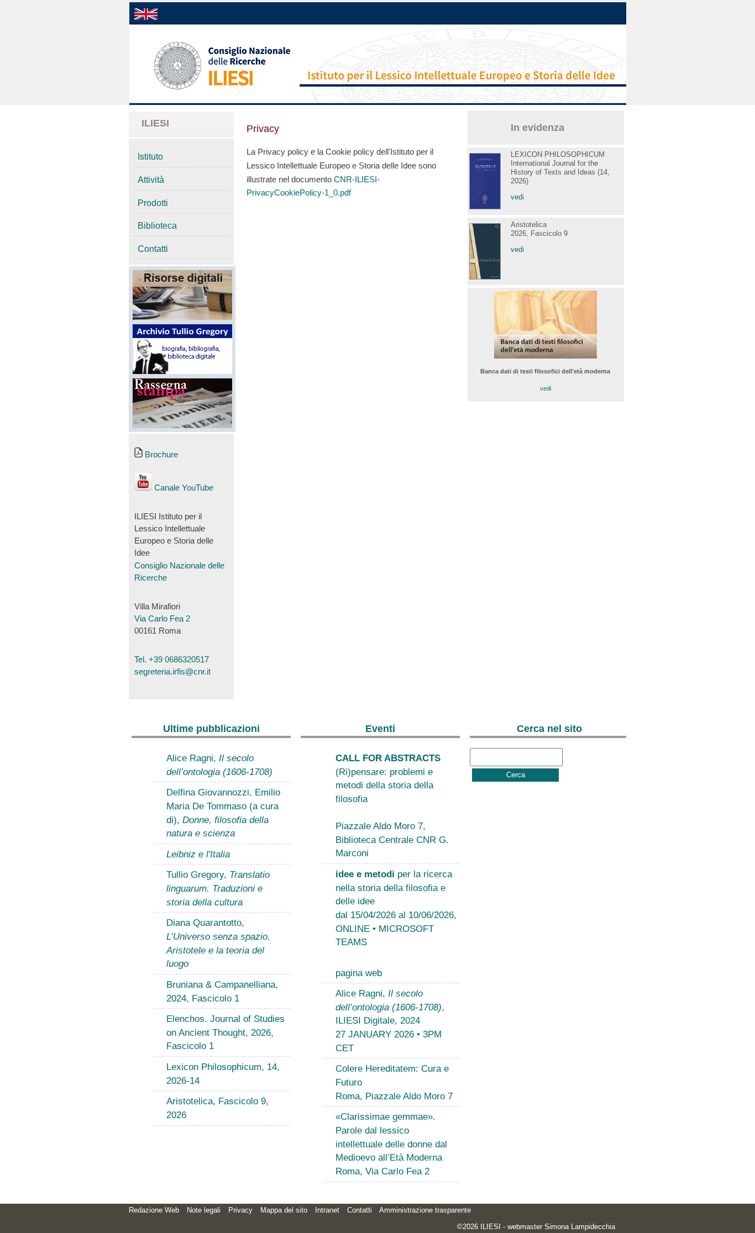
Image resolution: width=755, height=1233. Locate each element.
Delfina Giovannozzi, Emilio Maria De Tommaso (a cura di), (223, 813)
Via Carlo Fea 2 (162, 618)
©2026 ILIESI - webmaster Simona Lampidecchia (536, 1227)
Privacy (240, 1210)
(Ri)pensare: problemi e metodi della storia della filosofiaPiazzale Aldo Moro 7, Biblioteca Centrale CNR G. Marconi (392, 805)
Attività (151, 180)
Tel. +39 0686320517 (171, 659)
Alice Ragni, (219, 764)
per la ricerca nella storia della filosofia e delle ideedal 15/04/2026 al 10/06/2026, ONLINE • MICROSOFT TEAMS (396, 907)
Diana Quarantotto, (218, 943)
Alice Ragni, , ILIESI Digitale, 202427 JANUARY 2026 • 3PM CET (389, 1020)
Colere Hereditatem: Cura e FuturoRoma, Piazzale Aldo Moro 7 (394, 1082)
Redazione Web (154, 1210)
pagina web (358, 972)
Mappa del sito (283, 1210)
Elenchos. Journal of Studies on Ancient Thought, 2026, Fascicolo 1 (225, 1032)
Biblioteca (157, 225)
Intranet (327, 1210)
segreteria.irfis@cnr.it (172, 671)
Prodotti (153, 203)
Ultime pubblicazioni (211, 728)
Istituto (150, 156)
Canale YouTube (182, 487)
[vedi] (545, 356)
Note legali (204, 1210)
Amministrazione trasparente (425, 1210)
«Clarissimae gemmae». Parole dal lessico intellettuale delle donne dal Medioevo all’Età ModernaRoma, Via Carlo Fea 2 (391, 1144)
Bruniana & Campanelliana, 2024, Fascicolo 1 (222, 991)
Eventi (380, 728)
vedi (517, 197)
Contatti (153, 249)
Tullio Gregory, (218, 888)
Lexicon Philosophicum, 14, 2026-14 (223, 1073)
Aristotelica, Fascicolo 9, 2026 (217, 1107)
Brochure (160, 454)
